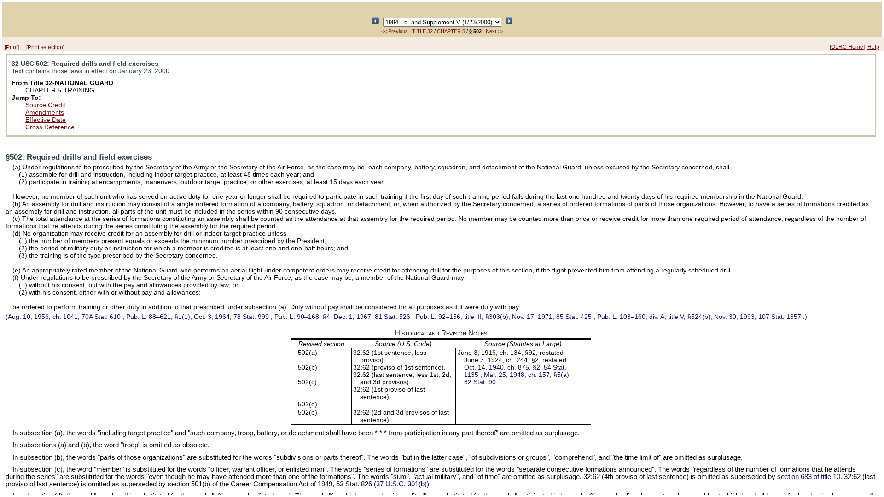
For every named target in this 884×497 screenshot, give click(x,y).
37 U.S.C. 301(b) (401, 484)
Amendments (44, 112)
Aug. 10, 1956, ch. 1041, (64, 316)
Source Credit (45, 105)
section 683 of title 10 (808, 476)
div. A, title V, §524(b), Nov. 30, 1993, (699, 316)
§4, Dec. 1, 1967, (342, 316)
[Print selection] (45, 47)
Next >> (494, 31)
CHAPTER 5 (451, 31)
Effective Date (45, 119)
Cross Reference (50, 127)
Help (873, 47)
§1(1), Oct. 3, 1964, (197, 316)
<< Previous (394, 31)
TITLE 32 (422, 31)
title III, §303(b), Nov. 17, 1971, (504, 316)
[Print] (12, 47)
